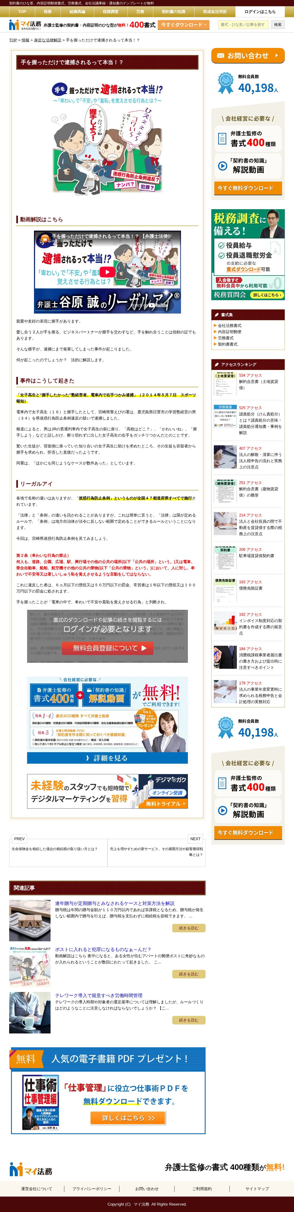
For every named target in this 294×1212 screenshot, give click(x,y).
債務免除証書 (251, 588)
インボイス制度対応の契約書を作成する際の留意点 (260, 627)
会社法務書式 (229, 325)
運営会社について (36, 1189)
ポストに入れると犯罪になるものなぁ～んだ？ (103, 949)
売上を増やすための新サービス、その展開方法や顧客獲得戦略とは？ (156, 852)
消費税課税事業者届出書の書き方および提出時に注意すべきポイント (260, 661)
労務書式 (226, 338)
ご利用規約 (202, 1189)
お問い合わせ (147, 1189)
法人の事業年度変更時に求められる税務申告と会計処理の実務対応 (260, 695)
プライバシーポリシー (91, 1189)
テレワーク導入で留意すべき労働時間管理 (98, 995)
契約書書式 (227, 344)
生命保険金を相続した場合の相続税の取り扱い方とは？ (55, 849)
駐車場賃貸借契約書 (256, 556)
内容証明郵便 (229, 332)
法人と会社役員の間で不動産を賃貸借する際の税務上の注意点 (260, 527)
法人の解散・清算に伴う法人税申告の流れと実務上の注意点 (260, 460)
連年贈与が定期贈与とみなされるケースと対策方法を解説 (115, 903)
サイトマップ (257, 1189)
